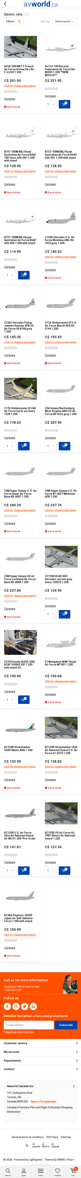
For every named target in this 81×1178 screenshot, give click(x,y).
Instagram (16, 1006)
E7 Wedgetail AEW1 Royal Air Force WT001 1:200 (60, 663)
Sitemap (66, 1137)
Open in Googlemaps (44, 1101)
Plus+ (70, 1159)
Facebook (7, 1006)
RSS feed (52, 1137)
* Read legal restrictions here (19, 1032)
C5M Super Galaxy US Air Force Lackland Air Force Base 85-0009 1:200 (20, 579)
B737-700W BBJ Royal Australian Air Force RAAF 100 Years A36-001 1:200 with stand (20, 156)
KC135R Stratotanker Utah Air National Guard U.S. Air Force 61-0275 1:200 (61, 750)
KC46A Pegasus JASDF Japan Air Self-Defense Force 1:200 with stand (18, 918)
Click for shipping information (20, 86)
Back (5, 4)
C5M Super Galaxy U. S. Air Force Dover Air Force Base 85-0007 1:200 (20, 493)
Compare (9, 98)
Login (24, 1175)
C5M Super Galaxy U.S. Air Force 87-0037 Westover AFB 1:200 (61, 493)
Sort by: (45, 21)
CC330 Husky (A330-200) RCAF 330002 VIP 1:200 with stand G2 (19, 664)
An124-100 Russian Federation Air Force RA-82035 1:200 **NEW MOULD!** (60, 71)
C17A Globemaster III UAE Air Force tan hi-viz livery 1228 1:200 (20, 411)
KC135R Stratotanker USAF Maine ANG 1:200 (18, 749)
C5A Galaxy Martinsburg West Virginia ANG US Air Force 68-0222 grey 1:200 (60, 411)
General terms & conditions (28, 1137)
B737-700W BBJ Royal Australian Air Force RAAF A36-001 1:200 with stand (61, 154)
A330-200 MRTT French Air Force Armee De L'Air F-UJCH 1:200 (19, 69)
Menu (40, 1175)
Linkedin (33, 1006)
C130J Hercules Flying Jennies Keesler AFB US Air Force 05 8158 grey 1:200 (19, 327)
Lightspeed (35, 1159)
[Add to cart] (64, 104)
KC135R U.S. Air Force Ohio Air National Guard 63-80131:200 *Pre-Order (20, 835)
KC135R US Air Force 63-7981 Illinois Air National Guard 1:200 (60, 835)
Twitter (24, 1006)
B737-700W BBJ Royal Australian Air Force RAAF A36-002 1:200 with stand (20, 240)
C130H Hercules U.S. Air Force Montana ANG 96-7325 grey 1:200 (60, 240)
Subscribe (66, 1025)
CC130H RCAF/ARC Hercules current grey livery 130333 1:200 (58, 579)
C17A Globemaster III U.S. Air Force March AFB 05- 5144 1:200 (61, 325)
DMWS (61, 1159)
